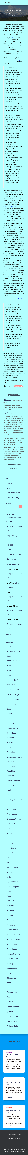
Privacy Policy (14, 1142)
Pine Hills (10, 901)
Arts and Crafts (13, 680)
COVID (10, 714)
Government (12, 814)
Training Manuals (11, 1146)
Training (10, 1002)
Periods (10, 545)
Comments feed (13, 493)
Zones (20, 1146)
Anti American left (14, 665)
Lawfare (10, 853)
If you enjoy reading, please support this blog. (12, 637)
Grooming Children (14, 819)
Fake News (11, 771)
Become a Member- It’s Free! (14, 1134)
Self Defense (12, 968)
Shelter (9, 973)
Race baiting (12, 944)
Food (9, 790)
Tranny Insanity (13, 1007)
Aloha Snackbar (13, 661)
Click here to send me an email (13, 517)
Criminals (10, 723)
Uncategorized (18, 386)
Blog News (11, 685)
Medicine (10, 872)
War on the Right (13, 1021)
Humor (9, 833)
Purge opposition (13, 939)
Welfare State (12, 1026)
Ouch (9, 550)
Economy (10, 747)
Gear (9, 804)
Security (10, 964)
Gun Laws (11, 824)
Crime (9, 719)
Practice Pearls (13, 915)
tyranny (10, 1011)
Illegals (9, 838)
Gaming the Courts (14, 800)
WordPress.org (13, 497)
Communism (12, 704)
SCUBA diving (12, 959)
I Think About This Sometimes (12, 1056)
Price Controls (12, 930)
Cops (9, 709)
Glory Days (11, 809)
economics (11, 742)
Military (9, 877)
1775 (9, 646)
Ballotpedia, (13, 38)
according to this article (10, 206)
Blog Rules (10, 1138)
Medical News (12, 867)
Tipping (10, 997)
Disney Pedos (12, 728)
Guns (9, 829)
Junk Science (12, 848)
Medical (10, 862)
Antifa (9, 670)
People (9, 896)
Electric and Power (14, 757)
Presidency (11, 925)
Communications (13, 699)
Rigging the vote (13, 954)
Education (11, 752)
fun (8, 795)
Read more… (9, 1070)
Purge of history (13, 935)
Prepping (10, 920)
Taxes (9, 987)
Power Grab (11, 910)
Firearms (10, 776)
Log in (9, 483)
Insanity (10, 843)
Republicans (12, 949)
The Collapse (12, 992)
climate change (13, 694)
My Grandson (12, 882)
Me (8, 858)
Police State (11, 906)
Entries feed (11, 488)
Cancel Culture (13, 690)
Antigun (10, 675)
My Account (18, 1138)
